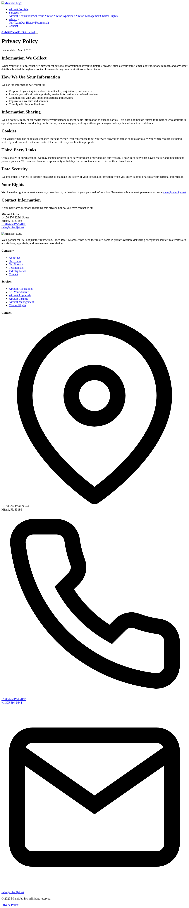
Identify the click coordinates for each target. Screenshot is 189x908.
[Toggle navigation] (36, 33)
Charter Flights (109, 15)
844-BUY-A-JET (11, 32)
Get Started (28, 32)
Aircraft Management (87, 15)
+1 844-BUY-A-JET (13, 224)
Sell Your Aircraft (43, 15)
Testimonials (42, 22)
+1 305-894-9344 (11, 702)
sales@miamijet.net (174, 192)
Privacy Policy (9, 904)
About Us (14, 257)
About (13, 19)
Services (14, 12)
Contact (13, 25)
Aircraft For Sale (18, 9)
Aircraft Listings (18, 298)
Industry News (17, 271)
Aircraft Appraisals (64, 15)
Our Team (15, 22)
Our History (28, 22)
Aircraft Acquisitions (21, 15)
